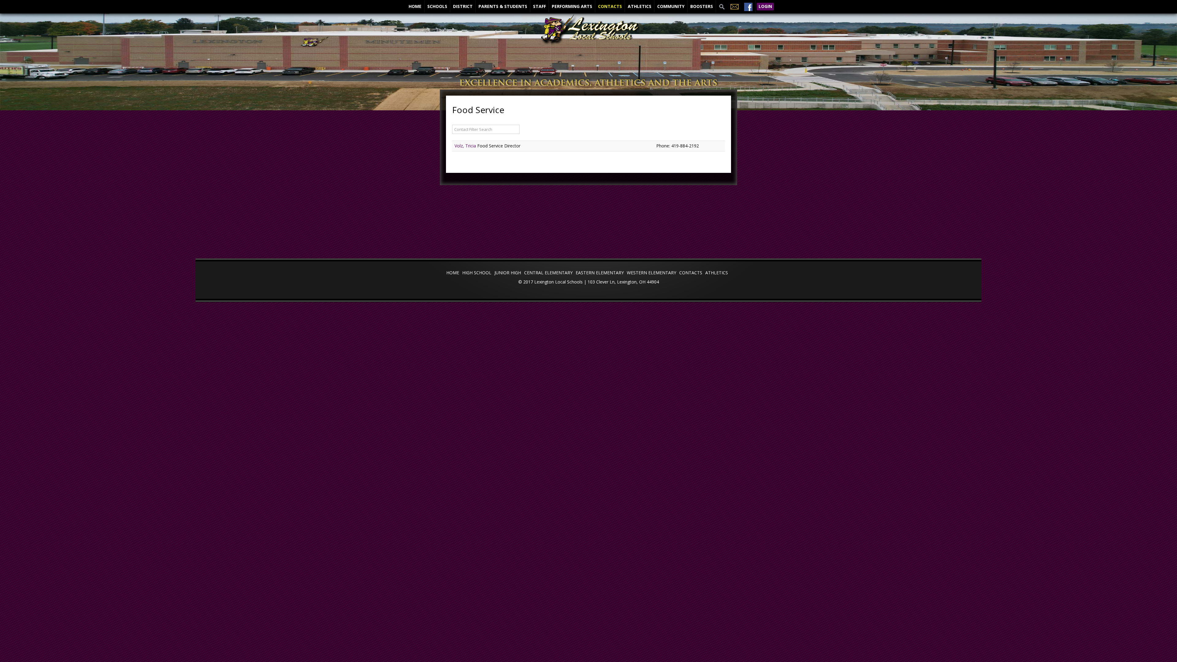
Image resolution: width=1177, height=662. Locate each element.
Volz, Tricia (466, 146)
